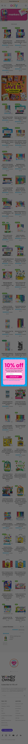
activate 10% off (14, 377)
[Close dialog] (26, 359)
